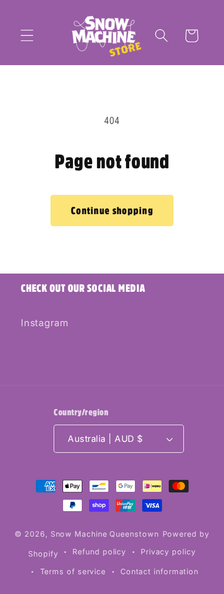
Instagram (45, 322)
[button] (27, 36)
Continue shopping (112, 210)
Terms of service (73, 571)
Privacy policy (168, 551)
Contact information (159, 571)
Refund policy (99, 551)
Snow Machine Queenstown (105, 533)
